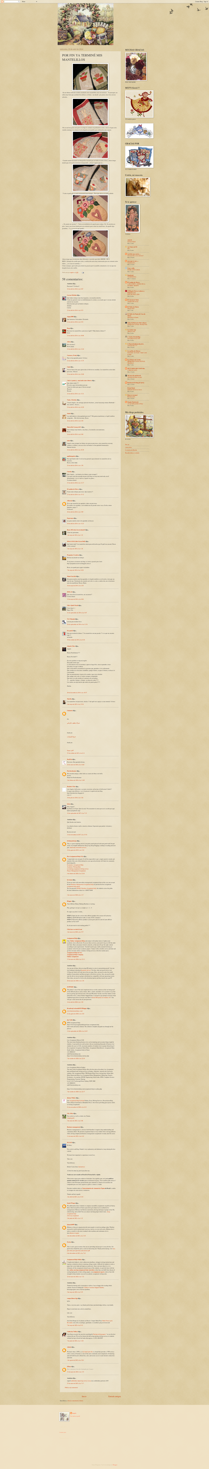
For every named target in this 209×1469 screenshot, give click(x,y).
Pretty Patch (131, 388)
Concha (69, 472)
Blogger (69, 901)
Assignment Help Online (74, 1259)
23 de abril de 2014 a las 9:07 (75, 289)
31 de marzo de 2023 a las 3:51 (75, 1372)
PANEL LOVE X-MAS (133, 270)
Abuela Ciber (71, 646)
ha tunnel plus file (88, 1352)
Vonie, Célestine (72, 400)
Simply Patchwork (132, 402)
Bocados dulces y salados (132, 453)
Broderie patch (131, 397)
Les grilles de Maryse (133, 351)
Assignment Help (72, 938)
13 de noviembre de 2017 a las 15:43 (77, 835)
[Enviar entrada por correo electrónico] (82, 272)
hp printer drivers (86, 970)
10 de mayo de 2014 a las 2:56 (75, 586)
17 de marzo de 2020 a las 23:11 (76, 959)
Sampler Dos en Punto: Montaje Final (137, 324)
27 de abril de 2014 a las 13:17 (75, 483)
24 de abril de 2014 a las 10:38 (75, 450)
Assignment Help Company (75, 955)
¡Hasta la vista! (131, 331)
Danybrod (130, 275)
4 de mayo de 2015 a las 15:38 (75, 704)
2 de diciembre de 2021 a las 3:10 (76, 1236)
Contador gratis (62, 1432)
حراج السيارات (71, 737)
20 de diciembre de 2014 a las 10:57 (77, 693)
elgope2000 (70, 317)
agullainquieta (71, 456)
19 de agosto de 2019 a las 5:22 (75, 850)
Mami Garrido (71, 576)
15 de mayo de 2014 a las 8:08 (75, 599)
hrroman (69, 880)
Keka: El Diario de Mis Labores (137, 323)
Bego (68, 328)
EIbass (69, 1366)
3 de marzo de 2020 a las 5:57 (75, 932)
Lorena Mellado (72, 295)
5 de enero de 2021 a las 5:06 (75, 1121)
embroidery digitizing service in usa (81, 1381)
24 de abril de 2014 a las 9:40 (75, 434)
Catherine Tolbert (72, 1331)
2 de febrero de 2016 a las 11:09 (75, 780)
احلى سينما (70, 750)
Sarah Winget (71, 1203)
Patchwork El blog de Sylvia (135, 383)
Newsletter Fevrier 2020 (133, 338)
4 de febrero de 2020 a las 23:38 (75, 873)
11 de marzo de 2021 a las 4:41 (75, 1136)
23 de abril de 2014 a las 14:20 (75, 407)
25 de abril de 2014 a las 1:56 (75, 465)
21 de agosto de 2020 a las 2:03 (75, 1014)
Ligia (68, 367)
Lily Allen (70, 1113)
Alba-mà (69, 501)
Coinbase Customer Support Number (93, 1287)
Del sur (127, 444)
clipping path (70, 1118)
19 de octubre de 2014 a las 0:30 (76, 640)
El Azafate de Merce (133, 282)
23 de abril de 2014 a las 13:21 (75, 394)
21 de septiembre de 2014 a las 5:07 (77, 613)
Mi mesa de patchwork (134, 376)
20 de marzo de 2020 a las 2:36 (75, 981)
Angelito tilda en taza (132, 301)
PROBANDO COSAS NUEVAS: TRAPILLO (136, 362)
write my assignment (73, 1216)
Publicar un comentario (71, 1387)
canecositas (128, 447)
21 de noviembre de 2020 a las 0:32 (76, 1107)
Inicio (84, 1396)
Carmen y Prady (72, 355)
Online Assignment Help (77, 941)
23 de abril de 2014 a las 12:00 (75, 374)
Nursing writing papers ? (100, 1334)
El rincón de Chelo (133, 300)
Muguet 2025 (130, 308)
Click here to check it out (74, 929)
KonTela (69, 759)
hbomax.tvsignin (74, 1233)
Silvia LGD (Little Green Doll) (76, 541)
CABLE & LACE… (132, 370)
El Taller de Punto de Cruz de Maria (136, 315)
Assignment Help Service (74, 953)
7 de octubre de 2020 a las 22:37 (76, 1092)
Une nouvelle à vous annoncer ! (135, 255)
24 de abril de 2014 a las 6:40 (75, 421)
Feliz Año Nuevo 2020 (133, 294)
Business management (73, 1127)
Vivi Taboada (71, 619)
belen (68, 804)
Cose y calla (130, 268)
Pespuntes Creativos (73, 555)
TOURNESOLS (131, 277)
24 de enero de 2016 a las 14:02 (75, 765)
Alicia (69, 342)
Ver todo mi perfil (75, 1416)
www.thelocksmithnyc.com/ (75, 1011)
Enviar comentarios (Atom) (75, 1401)
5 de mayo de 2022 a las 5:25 (75, 1292)
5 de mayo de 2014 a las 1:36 (75, 549)
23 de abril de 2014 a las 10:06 (75, 335)
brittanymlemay (72, 841)
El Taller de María (133, 307)
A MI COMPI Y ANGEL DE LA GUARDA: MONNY (136, 285)
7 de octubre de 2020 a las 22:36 (76, 1058)
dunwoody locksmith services (78, 847)
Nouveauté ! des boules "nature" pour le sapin (137, 353)
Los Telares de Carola (134, 360)
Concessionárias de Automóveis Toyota (93, 1188)
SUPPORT (70, 987)
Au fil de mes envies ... (134, 254)
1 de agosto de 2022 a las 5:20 (75, 1360)
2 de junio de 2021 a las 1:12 (75, 1218)
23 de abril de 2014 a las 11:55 (75, 361)
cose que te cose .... (132, 261)
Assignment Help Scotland (76, 1101)
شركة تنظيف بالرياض (73, 723)
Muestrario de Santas (132, 317)
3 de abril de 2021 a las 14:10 (75, 1197)
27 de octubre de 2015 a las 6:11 (76, 753)
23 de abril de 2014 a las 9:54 (75, 322)
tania (68, 441)
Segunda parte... (131, 263)
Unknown (70, 710)
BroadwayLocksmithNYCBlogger (77, 1008)
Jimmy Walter (71, 1098)
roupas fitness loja (72, 1298)
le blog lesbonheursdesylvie (135, 344)
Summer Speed (131, 241)
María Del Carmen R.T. (74, 427)
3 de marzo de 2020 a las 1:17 (75, 895)
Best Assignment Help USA (75, 856)
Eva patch (70, 631)
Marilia (69, 699)
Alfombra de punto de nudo (134, 377)
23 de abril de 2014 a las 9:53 (75, 310)
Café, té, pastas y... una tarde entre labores (79, 380)
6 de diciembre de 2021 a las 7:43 (76, 1253)
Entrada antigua (114, 1396)
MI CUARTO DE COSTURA (136, 368)
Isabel (69, 413)
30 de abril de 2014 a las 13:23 (75, 523)
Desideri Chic (71, 786)
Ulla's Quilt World (72, 605)
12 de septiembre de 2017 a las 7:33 (77, 813)
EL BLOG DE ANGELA (73, 7)
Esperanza (70, 518)
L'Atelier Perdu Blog (133, 337)
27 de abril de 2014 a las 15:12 (75, 494)
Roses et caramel (132, 395)
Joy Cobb (69, 1020)
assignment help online (73, 886)
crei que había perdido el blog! (135, 404)
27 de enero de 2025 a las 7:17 (75, 1383)
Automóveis (81, 1167)
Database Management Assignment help (82, 884)
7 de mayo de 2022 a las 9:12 (75, 1325)
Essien (69, 1242)
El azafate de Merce (73, 489)
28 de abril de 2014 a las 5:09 (75, 512)
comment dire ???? (132, 345)
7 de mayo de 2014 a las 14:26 (75, 570)
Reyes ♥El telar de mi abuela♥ (76, 530)
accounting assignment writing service (77, 869)
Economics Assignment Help (75, 865)
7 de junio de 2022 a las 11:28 (75, 1341)
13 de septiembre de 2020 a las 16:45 (77, 1031)
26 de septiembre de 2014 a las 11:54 (77, 624)
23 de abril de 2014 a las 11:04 (75, 349)
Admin (69, 1347)
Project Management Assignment (76, 871)
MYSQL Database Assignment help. (86, 888)
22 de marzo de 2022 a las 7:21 (75, 1277)
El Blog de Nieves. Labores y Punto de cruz (135, 292)
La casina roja (131, 330)
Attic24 (129, 240)
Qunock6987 (70, 1224)
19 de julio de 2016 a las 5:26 (75, 798)
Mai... (129, 248)
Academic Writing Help (73, 867)
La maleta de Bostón (131, 450)
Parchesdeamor (71, 771)
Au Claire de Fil (132, 247)
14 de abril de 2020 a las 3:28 (75, 1002)
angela (74, 1413)
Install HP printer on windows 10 (101, 997)
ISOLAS (69, 592)
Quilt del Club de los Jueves (134, 389)
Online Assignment (72, 956)
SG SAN (69, 1142)
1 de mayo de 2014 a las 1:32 (75, 535)
